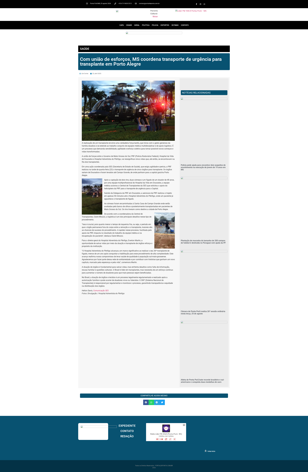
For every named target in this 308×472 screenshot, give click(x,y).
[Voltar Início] (205, 451)
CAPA (121, 25)
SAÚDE (84, 48)
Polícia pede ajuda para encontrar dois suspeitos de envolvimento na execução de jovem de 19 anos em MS (203, 167)
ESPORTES (165, 25)
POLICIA (155, 25)
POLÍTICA (145, 25)
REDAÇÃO (127, 436)
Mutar (155, 16)
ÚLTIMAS (175, 25)
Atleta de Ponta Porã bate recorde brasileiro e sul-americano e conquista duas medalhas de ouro (202, 381)
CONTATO (185, 25)
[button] (146, 402)
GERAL (137, 25)
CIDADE (129, 25)
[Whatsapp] (204, 4)
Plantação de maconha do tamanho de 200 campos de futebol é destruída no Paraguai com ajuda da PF (203, 241)
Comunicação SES (101, 290)
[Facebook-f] (196, 4)
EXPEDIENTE (127, 425)
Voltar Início (211, 451)
